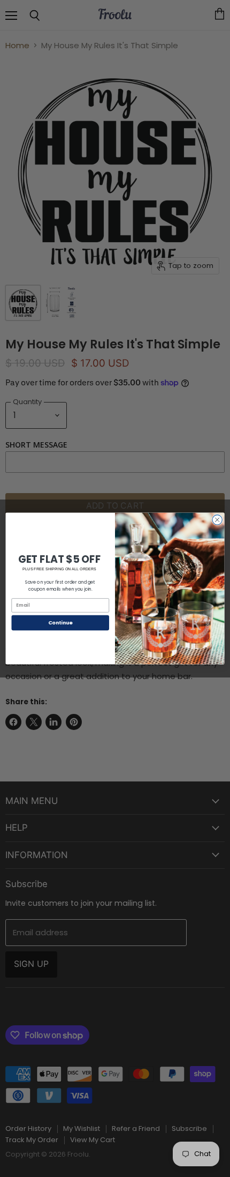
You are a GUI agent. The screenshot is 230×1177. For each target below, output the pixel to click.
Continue (60, 622)
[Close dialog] (217, 520)
